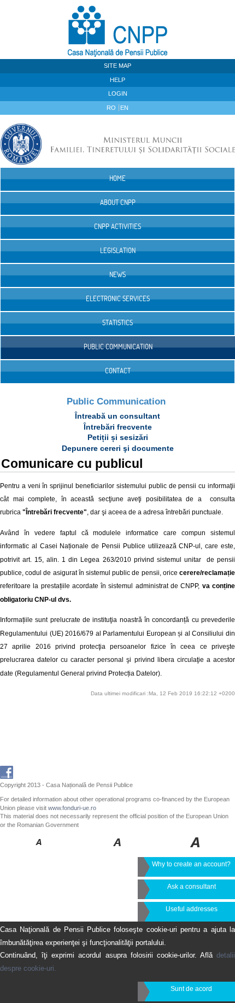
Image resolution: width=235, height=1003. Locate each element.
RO (112, 107)
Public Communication (116, 401)
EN (124, 107)
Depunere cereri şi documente (118, 448)
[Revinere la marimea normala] (39, 850)
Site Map (117, 65)
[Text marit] (118, 850)
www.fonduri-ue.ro (72, 808)
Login (117, 93)
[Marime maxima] (196, 850)
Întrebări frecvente (118, 427)
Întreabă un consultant (117, 416)
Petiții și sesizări (117, 437)
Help (117, 80)
